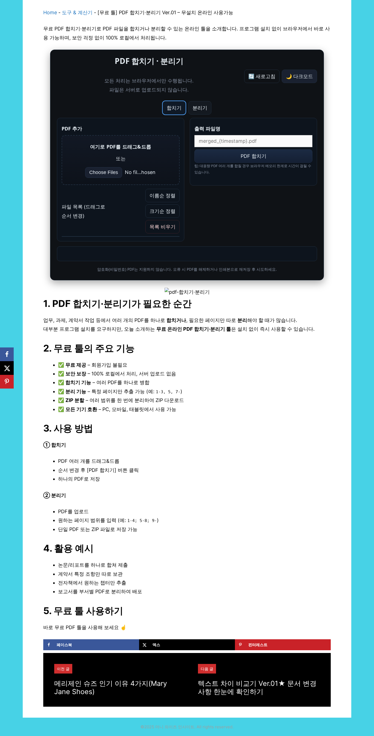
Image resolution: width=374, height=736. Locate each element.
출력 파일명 (207, 128)
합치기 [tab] (174, 108)
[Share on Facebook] (7, 354)
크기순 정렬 (162, 211)
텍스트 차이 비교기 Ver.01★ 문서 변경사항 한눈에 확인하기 (257, 687)
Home (50, 12)
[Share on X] (7, 368)
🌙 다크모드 (299, 76)
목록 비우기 (162, 227)
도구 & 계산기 (77, 12)
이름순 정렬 (162, 195)
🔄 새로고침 (261, 76)
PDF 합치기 (253, 156)
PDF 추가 (72, 128)
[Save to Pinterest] (7, 382)
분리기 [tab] (199, 108)
